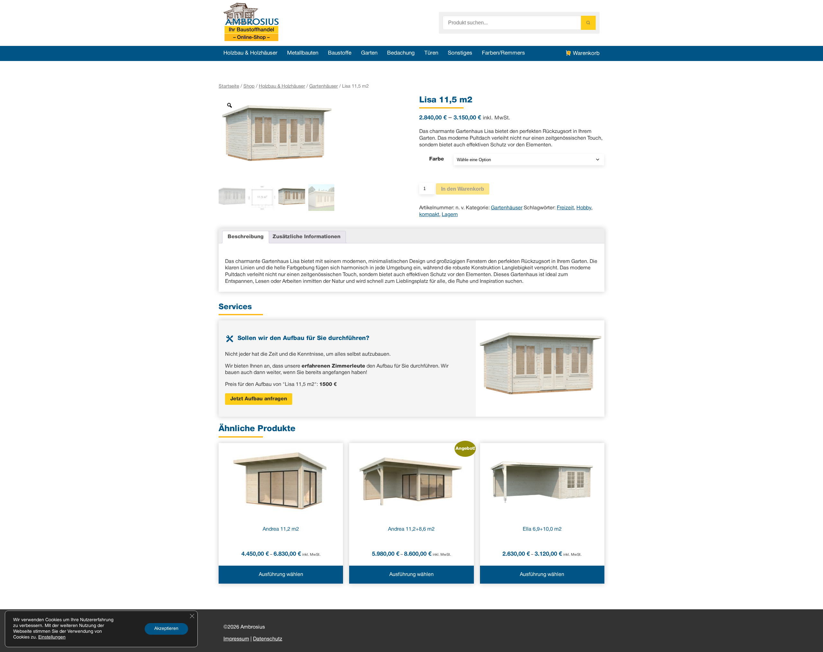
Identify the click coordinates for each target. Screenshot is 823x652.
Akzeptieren (166, 629)
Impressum (236, 639)
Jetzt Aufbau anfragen (258, 399)
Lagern (450, 215)
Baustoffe (339, 53)
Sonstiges (460, 53)
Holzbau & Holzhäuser (250, 53)
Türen (431, 53)
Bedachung (401, 53)
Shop (249, 86)
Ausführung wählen (281, 574)
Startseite (229, 86)
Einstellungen (52, 637)
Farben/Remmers (503, 53)
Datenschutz (267, 639)
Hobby (583, 208)
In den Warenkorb (462, 189)
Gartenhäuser (323, 86)
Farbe (436, 159)
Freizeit (565, 208)
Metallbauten (302, 53)
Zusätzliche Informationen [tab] (306, 237)
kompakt (429, 215)
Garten (369, 53)
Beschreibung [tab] (246, 237)
